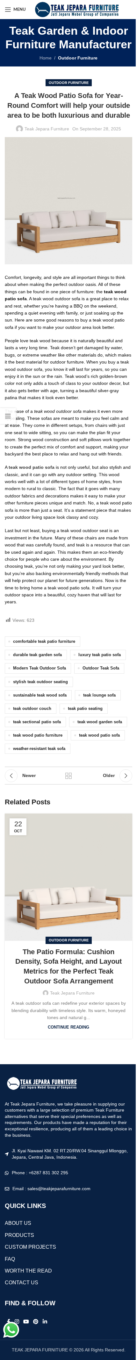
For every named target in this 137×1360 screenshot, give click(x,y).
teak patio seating (85, 708)
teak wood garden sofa (99, 722)
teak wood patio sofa (99, 735)
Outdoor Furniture (77, 57)
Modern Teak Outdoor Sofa (39, 668)
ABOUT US (18, 1223)
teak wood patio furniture (37, 735)
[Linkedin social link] (44, 1322)
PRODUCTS (19, 1235)
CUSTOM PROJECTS (30, 1247)
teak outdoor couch (32, 708)
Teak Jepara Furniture (47, 128)
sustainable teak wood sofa (40, 695)
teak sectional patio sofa (37, 722)
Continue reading (68, 1027)
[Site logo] (76, 9)
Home (46, 57)
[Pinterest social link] (35, 1322)
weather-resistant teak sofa (39, 748)
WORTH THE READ (28, 1270)
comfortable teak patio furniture (44, 641)
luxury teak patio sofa (99, 655)
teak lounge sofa (99, 695)
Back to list (68, 775)
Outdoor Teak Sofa (101, 668)
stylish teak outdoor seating (40, 682)
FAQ (10, 1259)
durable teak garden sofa (37, 655)
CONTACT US (21, 1282)
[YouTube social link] (26, 1322)
